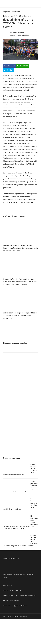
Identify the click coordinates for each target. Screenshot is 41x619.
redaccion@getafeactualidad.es (18, 606)
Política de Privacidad (10, 574)
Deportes (6, 12)
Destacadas (15, 12)
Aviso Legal (22, 574)
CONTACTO (7, 585)
